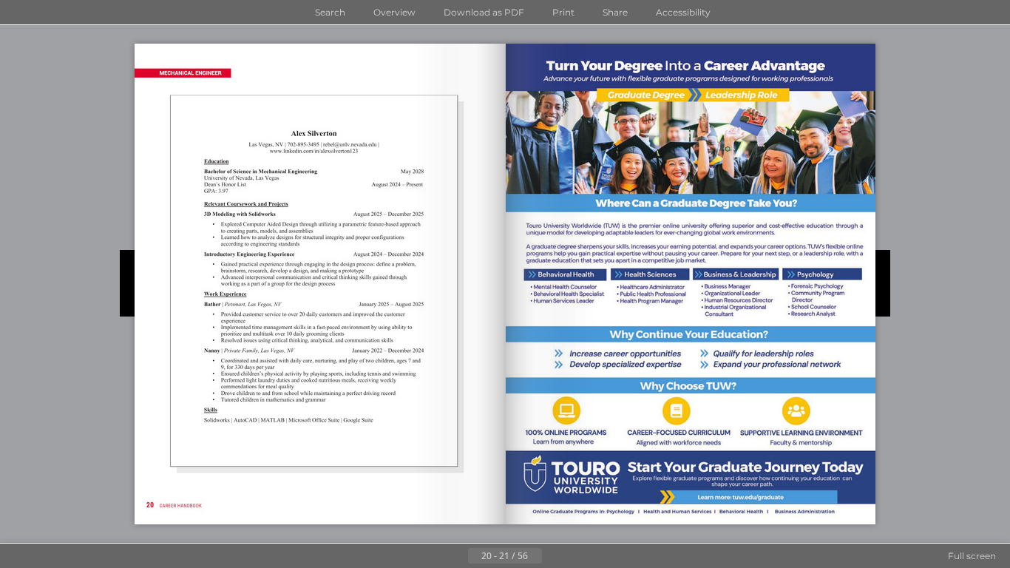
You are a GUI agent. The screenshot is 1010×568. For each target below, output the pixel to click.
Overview (394, 12)
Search (330, 12)
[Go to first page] (432, 556)
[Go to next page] (554, 556)
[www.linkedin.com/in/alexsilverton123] (314, 152)
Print (563, 12)
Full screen (972, 555)
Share (615, 12)
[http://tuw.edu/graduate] (690, 284)
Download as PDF (484, 12)
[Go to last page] (577, 556)
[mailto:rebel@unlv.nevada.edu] (349, 144)
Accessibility (683, 12)
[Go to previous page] (456, 556)
